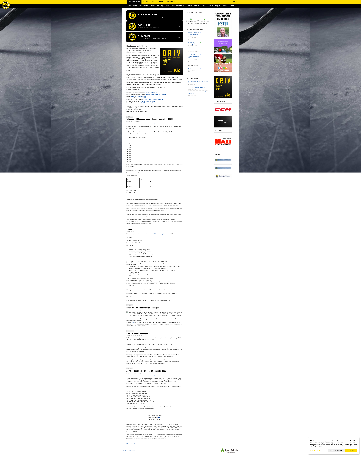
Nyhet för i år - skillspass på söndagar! (142, 307)
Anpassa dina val (315, 450)
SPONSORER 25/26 (192, 64)
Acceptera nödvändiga (336, 450)
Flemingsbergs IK (135, 2)
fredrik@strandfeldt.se (150, 93)
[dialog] (333, 445)
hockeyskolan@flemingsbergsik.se (145, 103)
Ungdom (160, 2)
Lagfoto (189, 68)
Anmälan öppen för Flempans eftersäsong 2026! (146, 370)
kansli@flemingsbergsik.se (138, 96)
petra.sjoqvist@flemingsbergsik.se (156, 94)
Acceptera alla (351, 450)
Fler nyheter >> (130, 443)
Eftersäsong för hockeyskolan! (139, 333)
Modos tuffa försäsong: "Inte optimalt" (197, 87)
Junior (152, 2)
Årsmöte (129, 229)
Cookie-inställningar (129, 451)
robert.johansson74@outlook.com (153, 99)
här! (133, 322)
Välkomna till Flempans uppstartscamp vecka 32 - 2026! (149, 119)
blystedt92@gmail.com (148, 101)
